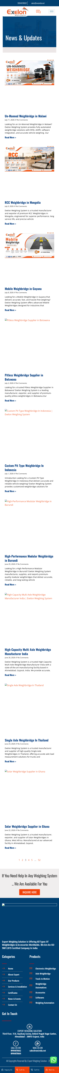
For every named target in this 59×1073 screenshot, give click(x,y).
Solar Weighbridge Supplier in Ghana (27, 826)
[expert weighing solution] (29, 1026)
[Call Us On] (16, 1043)
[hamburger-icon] (52, 11)
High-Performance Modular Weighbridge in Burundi (29, 558)
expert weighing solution (30, 1031)
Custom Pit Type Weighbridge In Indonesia (24, 467)
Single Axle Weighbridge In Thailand (26, 740)
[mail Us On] (37, 1043)
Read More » (10, 137)
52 (39, 860)
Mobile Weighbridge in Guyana (23, 288)
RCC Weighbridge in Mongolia (23, 202)
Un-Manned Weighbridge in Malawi (26, 116)
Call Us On (16, 1047)
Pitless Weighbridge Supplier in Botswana (24, 377)
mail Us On (38, 1047)
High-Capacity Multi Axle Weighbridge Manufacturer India (28, 651)
